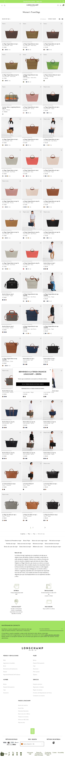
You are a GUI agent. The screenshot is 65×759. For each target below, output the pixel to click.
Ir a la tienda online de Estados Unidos (33, 384)
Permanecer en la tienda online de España (33, 388)
